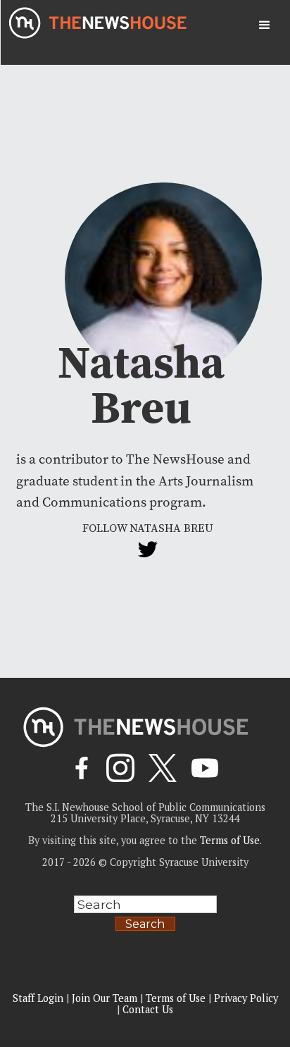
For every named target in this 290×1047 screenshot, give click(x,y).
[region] (145, 936)
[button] (264, 25)
